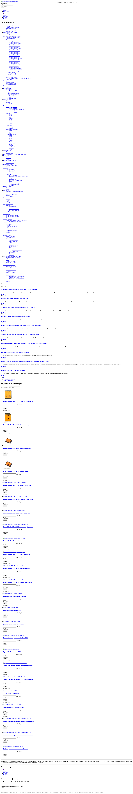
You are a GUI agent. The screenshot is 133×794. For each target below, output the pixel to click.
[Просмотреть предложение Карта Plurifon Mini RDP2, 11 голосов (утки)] (14, 552)
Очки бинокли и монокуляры (13, 93)
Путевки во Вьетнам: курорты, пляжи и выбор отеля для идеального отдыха (20, 334)
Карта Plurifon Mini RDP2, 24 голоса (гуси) (16, 540)
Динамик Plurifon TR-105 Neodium (13, 707)
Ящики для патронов (11, 262)
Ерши (10, 242)
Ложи (7, 227)
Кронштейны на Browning (15, 48)
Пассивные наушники (14, 210)
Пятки (7, 231)
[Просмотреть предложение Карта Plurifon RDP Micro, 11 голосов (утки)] (14, 565)
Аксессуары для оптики (11, 107)
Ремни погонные (10, 163)
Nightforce (11, 141)
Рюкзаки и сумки (7, 186)
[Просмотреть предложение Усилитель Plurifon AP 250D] (10, 690)
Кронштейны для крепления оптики (12, 36)
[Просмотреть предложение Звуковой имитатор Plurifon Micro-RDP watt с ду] (15, 663)
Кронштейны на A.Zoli (14, 42)
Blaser (7, 33)
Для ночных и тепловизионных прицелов (16, 39)
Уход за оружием (7, 235)
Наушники (8, 207)
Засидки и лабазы (10, 82)
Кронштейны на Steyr (14, 66)
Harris (10, 202)
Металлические (12, 206)
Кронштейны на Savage (14, 64)
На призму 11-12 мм (11, 74)
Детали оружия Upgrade (11, 226)
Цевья (7, 233)
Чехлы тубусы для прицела (18, 109)
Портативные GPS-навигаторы (16, 278)
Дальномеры (9, 125)
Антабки (8, 26)
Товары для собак (7, 219)
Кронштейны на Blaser (14, 47)
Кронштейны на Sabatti (14, 61)
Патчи (10, 247)
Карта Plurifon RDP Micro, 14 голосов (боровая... (18, 582)
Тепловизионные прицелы (12, 217)
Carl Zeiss (11, 115)
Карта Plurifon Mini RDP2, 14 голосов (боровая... (18, 527)
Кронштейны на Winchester (15, 69)
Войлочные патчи (16, 248)
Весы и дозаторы (13, 175)
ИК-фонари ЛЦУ (13, 90)
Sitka (10, 104)
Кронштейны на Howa (14, 54)
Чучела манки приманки (9, 265)
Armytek (11, 196)
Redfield (11, 122)
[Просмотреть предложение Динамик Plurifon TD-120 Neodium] (12, 621)
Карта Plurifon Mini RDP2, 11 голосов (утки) (16, 554)
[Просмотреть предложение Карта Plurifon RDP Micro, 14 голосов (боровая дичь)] (16, 579)
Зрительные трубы (10, 127)
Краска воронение (10, 236)
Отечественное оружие (11, 77)
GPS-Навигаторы (10, 275)
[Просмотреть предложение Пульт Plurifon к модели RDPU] (11, 649)
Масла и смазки (12, 243)
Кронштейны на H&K (14, 52)
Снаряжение (6, 190)
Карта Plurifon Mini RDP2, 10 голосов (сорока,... (17, 425)
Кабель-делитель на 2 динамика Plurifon (15, 749)
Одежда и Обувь (7, 99)
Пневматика (6, 155)
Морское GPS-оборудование (15, 277)
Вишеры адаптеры (13, 240)
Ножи (7, 87)
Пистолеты (8, 158)
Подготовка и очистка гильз (15, 180)
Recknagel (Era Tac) (13, 73)
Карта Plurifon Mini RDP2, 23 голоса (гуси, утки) (18, 401)
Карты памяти (15, 268)
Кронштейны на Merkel (14, 57)
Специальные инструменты (15, 182)
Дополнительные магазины (12, 27)
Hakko (10, 138)
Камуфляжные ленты (11, 83)
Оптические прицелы (11, 134)
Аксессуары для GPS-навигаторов (17, 276)
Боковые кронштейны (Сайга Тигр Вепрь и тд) (20, 78)
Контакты (5, 18)
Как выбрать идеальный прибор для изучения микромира (15, 316)
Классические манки (11, 270)
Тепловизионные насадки (12, 215)
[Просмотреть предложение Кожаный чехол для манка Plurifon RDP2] (13, 635)
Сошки (7, 201)
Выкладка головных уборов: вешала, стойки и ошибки (14, 298)
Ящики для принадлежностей (13, 263)
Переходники (9, 79)
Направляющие (12, 246)
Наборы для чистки (13, 245)
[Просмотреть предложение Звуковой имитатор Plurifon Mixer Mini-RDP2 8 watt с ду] (17, 732)
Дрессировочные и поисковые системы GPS (16, 220)
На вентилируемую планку (12, 71)
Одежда (8, 102)
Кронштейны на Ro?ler (14, 59)
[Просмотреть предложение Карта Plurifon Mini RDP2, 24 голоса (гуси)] (14, 538)
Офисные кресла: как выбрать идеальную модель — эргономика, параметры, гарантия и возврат (25, 361)
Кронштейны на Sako (14, 62)
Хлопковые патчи (16, 251)
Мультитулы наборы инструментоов (14, 191)
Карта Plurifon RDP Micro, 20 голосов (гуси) (16, 513)
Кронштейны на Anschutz (15, 43)
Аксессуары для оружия (9, 25)
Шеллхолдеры (12, 185)
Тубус (15, 112)
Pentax (10, 120)
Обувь (7, 100)
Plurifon (10, 267)
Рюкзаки (8, 187)
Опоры (7, 200)
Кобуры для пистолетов (11, 258)
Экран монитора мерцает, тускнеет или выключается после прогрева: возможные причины (24, 343)
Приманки (8, 271)
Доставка (5, 16)
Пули (7, 159)
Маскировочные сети (11, 84)
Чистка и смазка (10, 238)
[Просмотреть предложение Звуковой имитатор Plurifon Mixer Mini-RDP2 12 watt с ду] (17, 718)
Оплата (5, 17)
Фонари (8, 195)
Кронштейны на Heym (14, 53)
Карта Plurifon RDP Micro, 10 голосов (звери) (17, 448)
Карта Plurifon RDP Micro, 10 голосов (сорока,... (17, 471)
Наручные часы (10, 192)
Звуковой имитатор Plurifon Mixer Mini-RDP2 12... (18, 721)
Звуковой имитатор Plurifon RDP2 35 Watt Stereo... (18, 679)
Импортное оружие (10, 41)
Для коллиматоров (10, 38)
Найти (2, 7)
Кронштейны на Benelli (14, 46)
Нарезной (8, 174)
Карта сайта (6, 20)
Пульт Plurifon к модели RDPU (12, 652)
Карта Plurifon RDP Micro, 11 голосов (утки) (16, 568)
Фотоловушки (9, 153)
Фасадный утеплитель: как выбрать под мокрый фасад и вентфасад (18, 307)
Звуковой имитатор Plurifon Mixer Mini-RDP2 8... (18, 735)
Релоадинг (5, 168)
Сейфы (7, 260)
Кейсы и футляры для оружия (13, 257)
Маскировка (6, 80)
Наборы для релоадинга (14, 178)
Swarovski (11, 148)
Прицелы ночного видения (12, 94)
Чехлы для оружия (10, 261)
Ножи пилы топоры (8, 85)
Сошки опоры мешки (8, 197)
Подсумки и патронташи (12, 161)
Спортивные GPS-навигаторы (16, 280)
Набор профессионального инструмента (18, 176)
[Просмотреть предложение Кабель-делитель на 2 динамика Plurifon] (13, 746)
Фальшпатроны (9, 31)
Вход (4, 10)
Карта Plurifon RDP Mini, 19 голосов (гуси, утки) (18, 499)
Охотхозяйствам (7, 150)
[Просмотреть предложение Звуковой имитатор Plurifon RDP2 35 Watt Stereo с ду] (16, 676)
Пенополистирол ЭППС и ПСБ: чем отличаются (13, 370)
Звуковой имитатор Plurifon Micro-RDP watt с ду (17, 665)
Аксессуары (9, 89)
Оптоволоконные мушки (12, 29)
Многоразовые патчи (17, 250)
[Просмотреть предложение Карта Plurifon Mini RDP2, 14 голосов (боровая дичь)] (16, 524)
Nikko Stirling (12, 143)
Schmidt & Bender (13, 146)
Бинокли (8, 113)
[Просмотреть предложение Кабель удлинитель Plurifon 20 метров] (12, 593)
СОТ (10, 97)
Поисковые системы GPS (15, 221)
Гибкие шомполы (13, 241)
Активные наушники (14, 209)
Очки (7, 211)
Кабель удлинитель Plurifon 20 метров (14, 596)
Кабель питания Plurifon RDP (12, 610)
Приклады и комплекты (11, 230)
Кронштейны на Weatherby (15, 68)
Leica (10, 117)
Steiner (10, 123)
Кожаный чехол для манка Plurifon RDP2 (15, 638)
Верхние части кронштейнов (13, 37)
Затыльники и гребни (11, 28)
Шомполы (11, 255)
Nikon (10, 119)
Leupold (11, 118)
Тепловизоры (6, 214)
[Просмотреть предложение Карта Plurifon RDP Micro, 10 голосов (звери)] (8, 445)
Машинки (11, 171)
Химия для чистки (13, 253)
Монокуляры (9, 131)
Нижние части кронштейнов (13, 76)
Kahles (10, 139)
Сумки (7, 189)
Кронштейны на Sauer (14, 63)
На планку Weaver (10, 72)
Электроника (6, 273)
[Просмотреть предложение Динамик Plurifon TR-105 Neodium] (12, 704)
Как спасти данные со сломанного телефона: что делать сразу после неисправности (21, 325)
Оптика (5, 105)
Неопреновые (17, 110)
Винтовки (8, 156)
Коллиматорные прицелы (12, 129)
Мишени (8, 205)
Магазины (8, 229)
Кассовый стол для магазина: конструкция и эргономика (15, 352)
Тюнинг (5, 222)
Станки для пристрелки (11, 165)
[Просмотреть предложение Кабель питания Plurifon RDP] (10, 607)
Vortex (10, 149)
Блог (4, 15)
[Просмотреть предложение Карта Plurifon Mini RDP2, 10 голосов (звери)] (14, 482)
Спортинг (8, 212)
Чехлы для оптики (13, 108)
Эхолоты (8, 281)
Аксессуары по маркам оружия (10, 32)
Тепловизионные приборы (12, 216)
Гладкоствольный (10, 169)
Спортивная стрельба (8, 204)
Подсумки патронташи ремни (10, 160)
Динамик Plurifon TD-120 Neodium (13, 624)
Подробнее (3, 294)
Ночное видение (7, 88)
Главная (5, 13)
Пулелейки (11, 173)
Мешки (8, 199)
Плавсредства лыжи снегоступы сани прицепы (14, 154)
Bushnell (11, 114)
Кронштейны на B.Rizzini (15, 44)
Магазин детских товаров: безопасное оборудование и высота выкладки (19, 289)
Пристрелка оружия (8, 164)
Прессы (10, 181)
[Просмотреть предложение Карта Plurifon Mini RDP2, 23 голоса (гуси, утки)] (8, 399)
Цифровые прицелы (11, 98)
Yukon (10, 124)
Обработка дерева (10, 237)
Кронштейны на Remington (15, 58)
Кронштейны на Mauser (14, 56)
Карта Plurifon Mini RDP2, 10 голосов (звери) (17, 485)
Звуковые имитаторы (11, 266)
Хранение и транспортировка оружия (12, 256)
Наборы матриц (12, 179)
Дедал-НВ (11, 95)
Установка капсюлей (14, 184)
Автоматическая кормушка (12, 151)
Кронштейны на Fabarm (14, 51)
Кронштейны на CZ (13, 49)
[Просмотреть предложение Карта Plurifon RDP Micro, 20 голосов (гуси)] (14, 510)
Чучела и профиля (10, 272)
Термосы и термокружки (12, 194)
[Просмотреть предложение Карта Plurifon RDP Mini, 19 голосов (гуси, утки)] (15, 496)
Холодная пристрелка (11, 166)
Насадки (8, 92)
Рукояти (8, 232)
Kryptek (10, 103)
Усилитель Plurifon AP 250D (11, 693)
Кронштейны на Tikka (14, 67)
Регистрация (6, 11)
